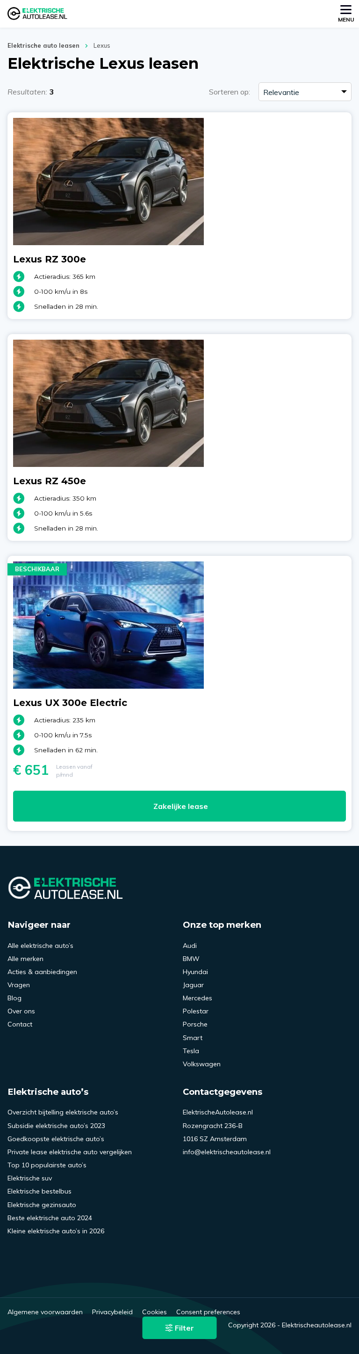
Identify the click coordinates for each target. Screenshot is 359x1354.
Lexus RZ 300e (49, 259)
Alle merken (25, 958)
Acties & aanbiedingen (42, 972)
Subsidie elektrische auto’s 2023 (56, 1125)
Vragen (18, 985)
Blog (14, 998)
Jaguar (193, 985)
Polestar (195, 1011)
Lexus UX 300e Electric (70, 702)
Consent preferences (208, 1312)
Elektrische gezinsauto (41, 1205)
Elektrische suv (29, 1178)
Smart (192, 1038)
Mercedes (197, 998)
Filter (183, 1327)
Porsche (195, 1024)
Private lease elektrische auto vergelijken (69, 1152)
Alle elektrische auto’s (40, 945)
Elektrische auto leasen (43, 45)
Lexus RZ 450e (49, 481)
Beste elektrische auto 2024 (49, 1218)
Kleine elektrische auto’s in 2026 (55, 1231)
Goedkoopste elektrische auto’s (55, 1139)
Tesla (191, 1051)
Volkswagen (202, 1064)
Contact (19, 1024)
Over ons (21, 1011)
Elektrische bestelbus (39, 1191)
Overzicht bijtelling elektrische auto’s (62, 1112)
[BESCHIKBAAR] (108, 686)
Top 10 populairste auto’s (46, 1165)
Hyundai (195, 972)
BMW (191, 958)
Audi (190, 945)
